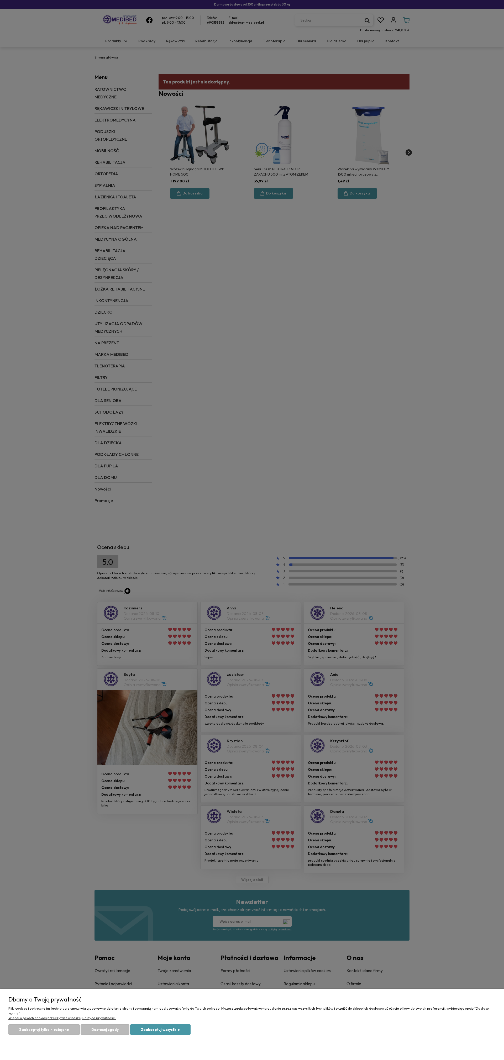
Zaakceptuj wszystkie (160, 1029)
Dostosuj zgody (105, 1029)
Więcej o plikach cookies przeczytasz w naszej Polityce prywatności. (62, 1018)
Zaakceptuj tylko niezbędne (44, 1029)
